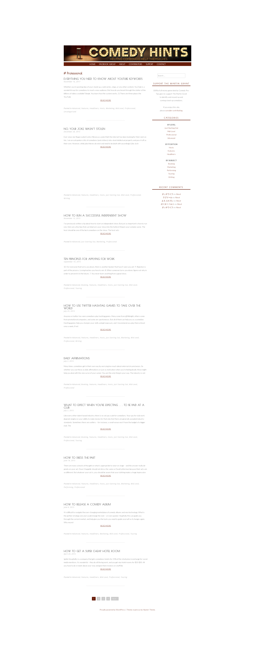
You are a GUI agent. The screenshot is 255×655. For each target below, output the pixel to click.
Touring (78, 288)
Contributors (135, 64)
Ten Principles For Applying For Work (89, 258)
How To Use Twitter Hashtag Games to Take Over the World (102, 307)
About (122, 64)
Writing (67, 198)
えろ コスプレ (167, 201)
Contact (161, 64)
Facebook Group (107, 64)
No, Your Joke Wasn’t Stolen (84, 128)
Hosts (102, 108)
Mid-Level (120, 108)
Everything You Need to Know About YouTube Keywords (103, 78)
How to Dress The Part (79, 457)
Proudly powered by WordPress (112, 610)
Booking (84, 285)
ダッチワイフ (167, 194)
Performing (68, 487)
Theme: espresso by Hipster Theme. (141, 610)
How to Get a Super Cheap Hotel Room (92, 551)
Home (92, 64)
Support (149, 64)
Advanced (76, 108)
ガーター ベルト (167, 204)
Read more (105, 100)
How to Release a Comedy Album (87, 504)
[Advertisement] (127, 19)
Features (85, 108)
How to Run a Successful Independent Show (95, 215)
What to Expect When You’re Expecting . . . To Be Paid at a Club (104, 406)
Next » (114, 599)
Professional (130, 108)
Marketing (110, 108)
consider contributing (173, 110)
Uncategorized (70, 111)
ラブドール (167, 197)
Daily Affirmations (77, 358)
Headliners (94, 108)
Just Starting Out (113, 195)
